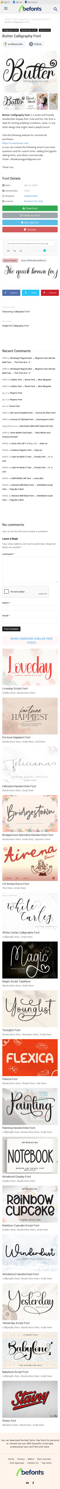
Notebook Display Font (16, 1176)
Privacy (21, 1459)
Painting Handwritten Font (18, 1127)
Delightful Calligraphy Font (15, 325)
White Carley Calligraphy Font (21, 932)
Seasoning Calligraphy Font (16, 311)
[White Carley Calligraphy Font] (30, 911)
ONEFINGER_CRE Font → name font (27, 478)
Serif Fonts (40, 741)
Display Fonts (9, 692)
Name (6, 602)
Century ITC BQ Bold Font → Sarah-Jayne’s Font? (32, 419)
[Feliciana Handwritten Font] (30, 764)
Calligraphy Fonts (40, 19)
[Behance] (27, 1483)
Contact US (32, 1463)
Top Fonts (47, 1463)
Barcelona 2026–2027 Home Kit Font (36, 426)
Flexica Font (10, 1079)
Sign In (5, 2)
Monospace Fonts (30, 1034)
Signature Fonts (42, 839)
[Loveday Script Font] (30, 667)
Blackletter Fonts (10, 1424)
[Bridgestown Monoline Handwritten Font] (30, 813)
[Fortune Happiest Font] (30, 715)
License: (9, 201)
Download (32, 208)
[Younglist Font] (30, 1008)
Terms (11, 1459)
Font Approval (17, 1463)
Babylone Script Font (15, 1372)
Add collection (31, 222)
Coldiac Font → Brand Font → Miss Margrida (30, 379)
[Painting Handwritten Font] (30, 1106)
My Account (32, 2)
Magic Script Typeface (16, 981)
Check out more (31, 215)
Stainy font (9, 1420)
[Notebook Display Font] (30, 1155)
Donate (31, 229)
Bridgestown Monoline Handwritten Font (27, 835)
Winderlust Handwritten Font (20, 1274)
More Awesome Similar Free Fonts (31, 640)
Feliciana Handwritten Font (19, 786)
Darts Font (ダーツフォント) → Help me (29, 443)
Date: (8, 185)
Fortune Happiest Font (16, 737)
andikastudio (31, 195)
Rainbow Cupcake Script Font (20, 1225)
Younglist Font (11, 1030)
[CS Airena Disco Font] (30, 862)
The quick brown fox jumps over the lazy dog (31, 272)
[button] (55, 10)
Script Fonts (45, 30)
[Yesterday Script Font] (30, 1301)
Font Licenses (44, 1459)
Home (8, 19)
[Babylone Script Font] (30, 1350)
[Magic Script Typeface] (30, 960)
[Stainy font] (30, 1399)
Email (6, 615)
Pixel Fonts (7, 887)
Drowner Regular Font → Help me (26, 450)
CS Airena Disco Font (15, 883)
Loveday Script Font (15, 688)
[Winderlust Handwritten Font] (30, 1252)
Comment (8, 554)
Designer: (10, 195)
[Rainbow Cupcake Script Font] (30, 1204)
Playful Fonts (28, 1083)
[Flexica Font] (30, 1057)
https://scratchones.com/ (15, 143)
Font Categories (21, 19)
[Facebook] (33, 1483)
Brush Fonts (25, 1424)
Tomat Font (14, 406)
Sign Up (17, 2)
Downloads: (11, 190)
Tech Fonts (41, 1083)
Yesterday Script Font (16, 1323)
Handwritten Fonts (28, 30)
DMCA (31, 1459)
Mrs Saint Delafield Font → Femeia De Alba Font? (33, 412)
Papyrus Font (16, 392)
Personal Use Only (33, 201)
